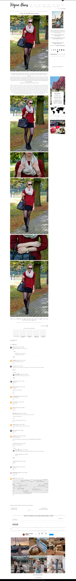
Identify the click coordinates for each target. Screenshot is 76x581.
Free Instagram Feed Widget (38, 574)
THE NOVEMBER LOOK (43, 336)
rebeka (14, 381)
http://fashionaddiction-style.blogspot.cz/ (35, 439)
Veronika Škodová (15, 396)
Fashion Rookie (15, 413)
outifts (14, 340)
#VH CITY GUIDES (38, 6)
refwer (13, 401)
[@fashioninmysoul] (24, 535)
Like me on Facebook (25, 322)
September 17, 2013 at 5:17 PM (20, 466)
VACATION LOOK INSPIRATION (36, 336)
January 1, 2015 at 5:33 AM (19, 478)
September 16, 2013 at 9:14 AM (20, 360)
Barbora (16, 374)
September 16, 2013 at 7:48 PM (20, 424)
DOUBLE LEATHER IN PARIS (23, 336)
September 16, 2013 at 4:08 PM (23, 374)
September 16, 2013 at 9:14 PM (23, 449)
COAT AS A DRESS (16, 336)
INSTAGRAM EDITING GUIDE (47, 6)
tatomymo (14, 466)
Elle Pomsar (14, 360)
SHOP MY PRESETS (57, 6)
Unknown (14, 386)
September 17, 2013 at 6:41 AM (20, 353)
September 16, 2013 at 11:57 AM (20, 386)
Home (29, 510)
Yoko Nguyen (14, 435)
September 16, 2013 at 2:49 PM (20, 407)
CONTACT (31, 6)
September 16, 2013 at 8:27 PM (21, 435)
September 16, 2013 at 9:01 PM (20, 443)
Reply (14, 349)
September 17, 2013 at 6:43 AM (23, 454)
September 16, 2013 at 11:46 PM (20, 461)
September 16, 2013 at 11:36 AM (19, 381)
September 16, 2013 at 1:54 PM (19, 401)
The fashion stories (15, 472)
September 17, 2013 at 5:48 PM (22, 472)
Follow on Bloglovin (19, 322)
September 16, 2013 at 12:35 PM (22, 396)
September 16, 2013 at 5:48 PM (21, 413)
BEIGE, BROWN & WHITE (29, 336)
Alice (13, 430)
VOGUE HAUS (39, 577)
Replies (15, 351)
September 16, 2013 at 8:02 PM (18, 430)
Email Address (15, 519)
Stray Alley (14, 369)
